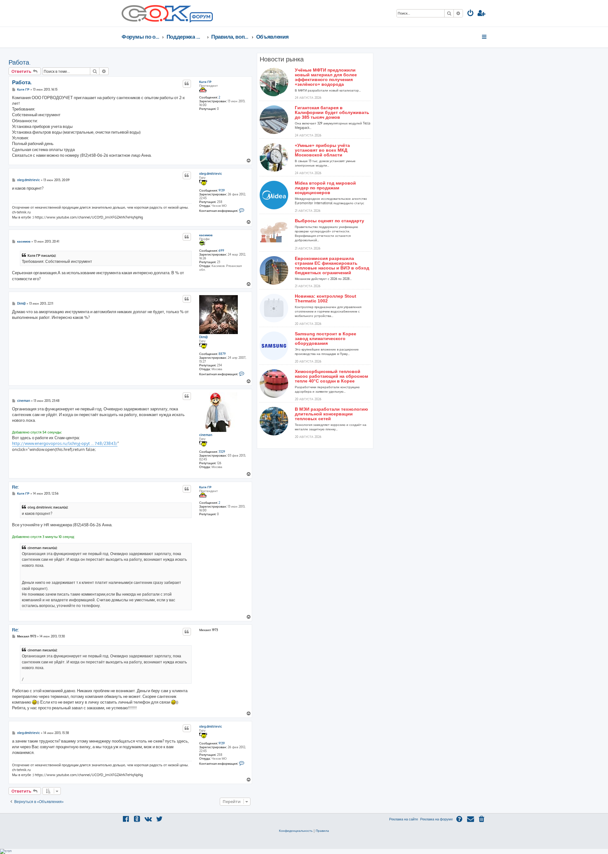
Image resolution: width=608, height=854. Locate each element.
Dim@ (203, 337)
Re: (15, 487)
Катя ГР (205, 82)
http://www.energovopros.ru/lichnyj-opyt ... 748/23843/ (64, 443)
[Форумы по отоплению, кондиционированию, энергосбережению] (201, 17)
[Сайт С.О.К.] (167, 13)
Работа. (20, 62)
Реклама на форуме (436, 819)
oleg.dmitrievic (210, 173)
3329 (221, 451)
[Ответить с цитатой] (187, 83)
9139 (221, 190)
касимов (205, 235)
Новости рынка (282, 59)
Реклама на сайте (403, 819)
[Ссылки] (484, 36)
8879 (222, 354)
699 (221, 250)
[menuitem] (470, 13)
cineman (205, 435)
